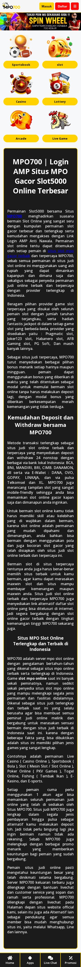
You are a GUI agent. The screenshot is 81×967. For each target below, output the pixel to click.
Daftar (62, 6)
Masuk (47, 6)
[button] (7, 21)
